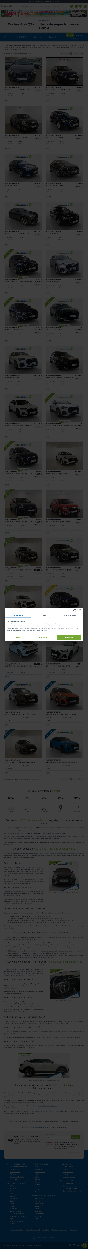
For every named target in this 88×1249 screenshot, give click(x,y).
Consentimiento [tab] (18, 615)
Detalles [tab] (44, 615)
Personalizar (43, 637)
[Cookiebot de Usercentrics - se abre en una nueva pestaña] (73, 610)
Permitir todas (69, 637)
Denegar (18, 637)
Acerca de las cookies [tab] (69, 615)
